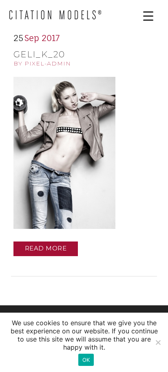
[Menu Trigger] (142, 16)
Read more (46, 248)
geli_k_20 (39, 54)
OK (86, 360)
